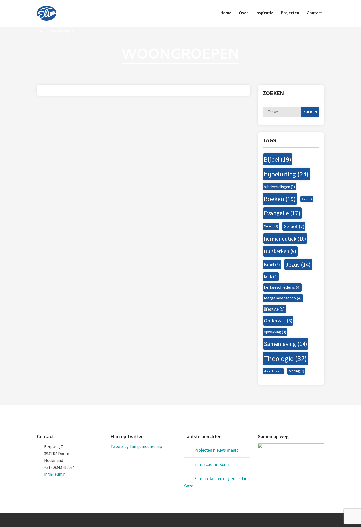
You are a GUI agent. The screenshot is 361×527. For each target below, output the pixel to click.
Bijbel (277, 159)
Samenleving (285, 344)
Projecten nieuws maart (216, 450)
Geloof (294, 226)
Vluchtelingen (273, 371)
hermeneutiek (285, 238)
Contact (314, 13)
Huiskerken (280, 251)
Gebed (271, 226)
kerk (271, 276)
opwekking (275, 332)
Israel (272, 264)
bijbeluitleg (286, 174)
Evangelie (282, 213)
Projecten (290, 13)
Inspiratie (264, 13)
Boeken (280, 199)
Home (226, 13)
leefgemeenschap (283, 298)
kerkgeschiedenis (282, 287)
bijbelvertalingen (279, 186)
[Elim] (46, 13)
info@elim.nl (55, 474)
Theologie (285, 358)
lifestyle (274, 309)
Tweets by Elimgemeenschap (136, 446)
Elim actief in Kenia (212, 464)
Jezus (298, 264)
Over (243, 13)
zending (296, 371)
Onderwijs (278, 320)
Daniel (306, 199)
